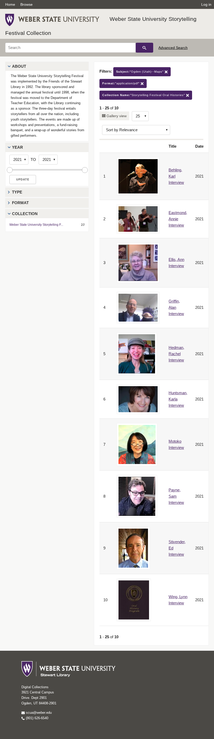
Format (20, 203)
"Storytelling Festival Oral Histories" (144, 95)
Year (17, 147)
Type (17, 192)
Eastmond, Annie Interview (178, 218)
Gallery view (116, 116)
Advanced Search (173, 48)
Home (10, 4)
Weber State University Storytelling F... (36, 225)
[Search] (144, 48)
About (19, 66)
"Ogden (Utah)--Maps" (140, 71)
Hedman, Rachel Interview (176, 353)
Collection (25, 213)
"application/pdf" (121, 83)
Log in (206, 4)
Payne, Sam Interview (176, 496)
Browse (26, 4)
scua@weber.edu (38, 713)
